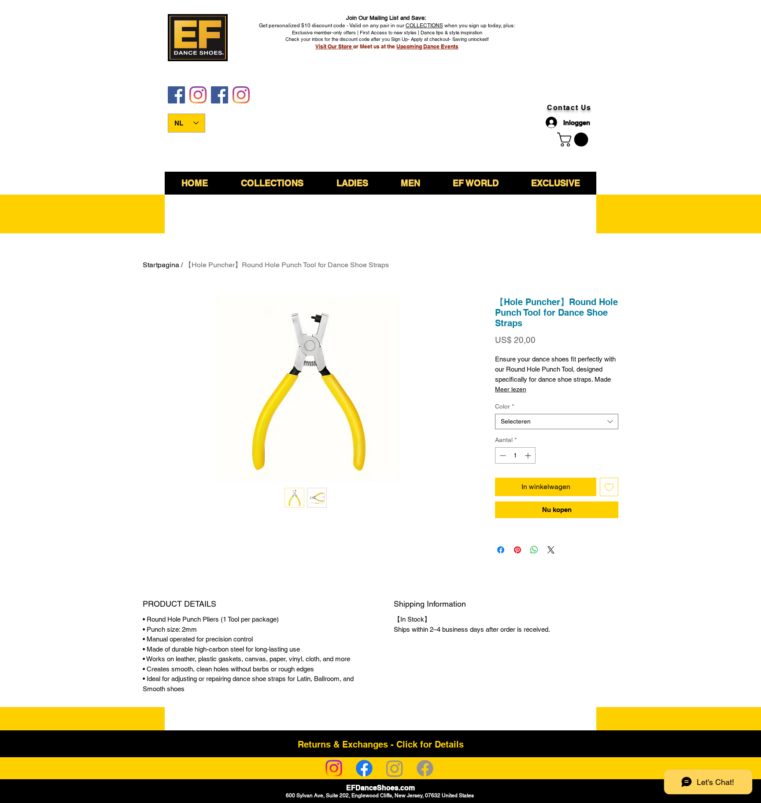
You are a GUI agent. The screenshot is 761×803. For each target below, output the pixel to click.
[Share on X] (551, 550)
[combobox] (556, 421)
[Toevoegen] (609, 487)
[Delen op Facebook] (500, 550)
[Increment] (528, 455)
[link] (574, 140)
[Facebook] (364, 768)
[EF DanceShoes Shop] (219, 94)
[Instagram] (334, 768)
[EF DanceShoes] (176, 94)
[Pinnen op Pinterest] (517, 550)
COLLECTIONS (424, 25)
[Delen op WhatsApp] (534, 550)
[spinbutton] (515, 455)
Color (504, 406)
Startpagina (161, 265)
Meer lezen (510, 389)
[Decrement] (501, 455)
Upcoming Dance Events (427, 46)
